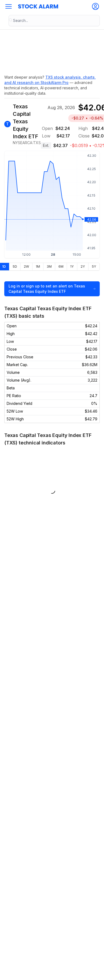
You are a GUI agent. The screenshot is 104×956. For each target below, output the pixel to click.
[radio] (14, 266)
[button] (8, 6)
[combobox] (54, 20)
